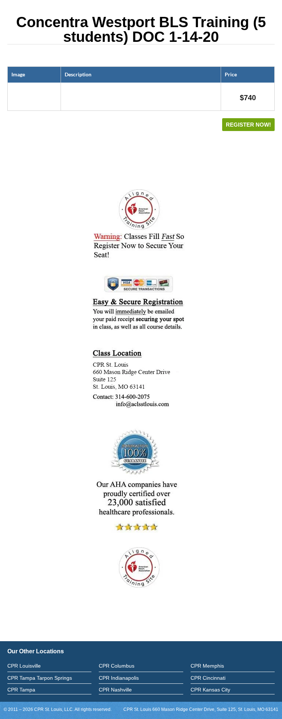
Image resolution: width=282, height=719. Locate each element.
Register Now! (248, 124)
